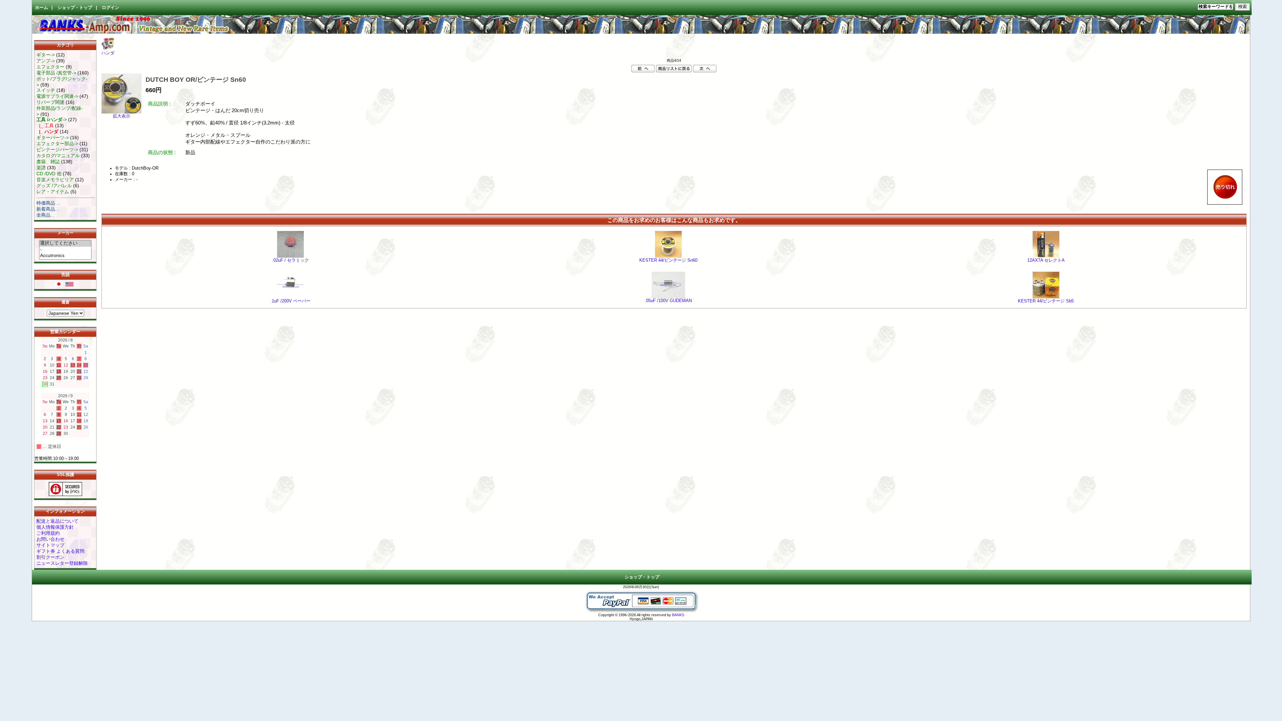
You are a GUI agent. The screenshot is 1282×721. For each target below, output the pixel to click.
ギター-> (45, 54)
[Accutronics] (65, 256)
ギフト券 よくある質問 (60, 551)
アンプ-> (45, 60)
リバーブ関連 (50, 102)
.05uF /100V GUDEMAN (668, 300)
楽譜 (41, 167)
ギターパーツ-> (52, 137)
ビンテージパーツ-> (57, 149)
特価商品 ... (48, 203)
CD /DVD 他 (48, 173)
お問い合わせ (50, 539)
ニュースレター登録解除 (62, 563)
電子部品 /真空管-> (56, 72)
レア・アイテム (52, 191)
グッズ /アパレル (54, 185)
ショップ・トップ (74, 7)
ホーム (41, 7)
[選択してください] (65, 243)
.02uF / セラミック (290, 260)
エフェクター (50, 66)
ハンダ (108, 53)
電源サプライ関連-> (57, 96)
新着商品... (47, 209)
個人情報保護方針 (55, 527)
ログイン (110, 7)
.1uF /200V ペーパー (290, 301)
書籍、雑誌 (48, 161)
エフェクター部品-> (57, 143)
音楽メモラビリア (55, 179)
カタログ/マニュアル (58, 155)
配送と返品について (57, 521)
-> (51, 119)
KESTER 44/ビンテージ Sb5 (1046, 301)
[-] (65, 250)
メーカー (65, 233)
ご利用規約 (48, 533)
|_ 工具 (45, 125)
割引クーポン (50, 557)
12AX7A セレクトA (1046, 260)
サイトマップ (50, 545)
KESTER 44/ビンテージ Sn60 (668, 260)
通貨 (65, 302)
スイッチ (45, 90)
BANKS (678, 615)
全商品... (45, 215)
